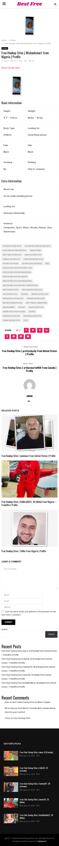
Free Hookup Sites (21, 718)
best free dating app (12, 255)
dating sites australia (32, 263)
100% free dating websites (14, 250)
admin (6, 61)
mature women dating (12, 303)
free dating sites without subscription (20, 285)
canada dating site (11, 259)
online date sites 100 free (14, 311)
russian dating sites (32, 316)
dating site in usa (10, 263)
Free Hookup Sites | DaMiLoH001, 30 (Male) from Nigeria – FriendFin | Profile (29, 503)
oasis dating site (36, 307)
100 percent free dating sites (37, 246)
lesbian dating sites (35, 298)
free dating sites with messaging (17, 281)
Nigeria (22, 307)
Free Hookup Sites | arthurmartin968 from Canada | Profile (29, 369)
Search (5, 629)
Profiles (4, 48)
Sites (26, 320)
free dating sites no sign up (15, 276)
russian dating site (11, 316)
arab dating (35, 250)
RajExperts (42, 841)
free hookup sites (10, 290)
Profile (32, 311)
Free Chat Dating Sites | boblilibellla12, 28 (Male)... (36, 816)
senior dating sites (11, 320)
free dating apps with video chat (17, 268)
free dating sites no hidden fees (17, 272)
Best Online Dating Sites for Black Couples (31, 702)
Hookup (24, 294)
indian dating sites (40, 294)
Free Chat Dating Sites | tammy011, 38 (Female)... (35, 785)
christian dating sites (33, 259)
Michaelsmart (9, 307)
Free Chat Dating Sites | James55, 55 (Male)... (34, 801)
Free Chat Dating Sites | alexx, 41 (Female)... (37, 752)
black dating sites (33, 255)
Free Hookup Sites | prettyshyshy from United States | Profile (29, 352)
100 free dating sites (12, 246)
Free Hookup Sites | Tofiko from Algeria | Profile (24, 551)
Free (47, 263)
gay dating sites (10, 294)
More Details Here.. (11, 68)
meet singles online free (36, 303)
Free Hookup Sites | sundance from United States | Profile (28, 456)
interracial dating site (13, 298)
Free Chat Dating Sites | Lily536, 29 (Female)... (34, 769)
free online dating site (32, 290)
